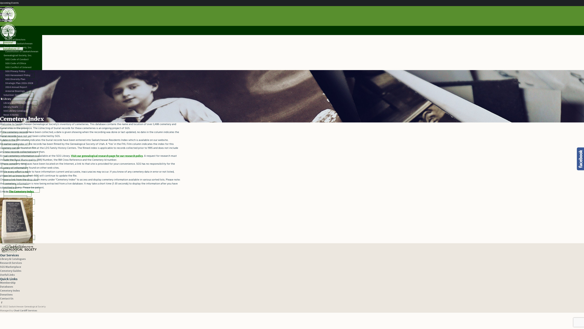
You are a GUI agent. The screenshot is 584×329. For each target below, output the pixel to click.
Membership (8, 282)
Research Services (11, 262)
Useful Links (7, 274)
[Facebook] (1, 302)
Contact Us (6, 298)
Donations (6, 294)
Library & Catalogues (13, 258)
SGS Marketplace (10, 266)
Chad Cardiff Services (25, 311)
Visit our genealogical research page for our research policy (107, 155)
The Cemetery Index (21, 191)
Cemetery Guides (10, 270)
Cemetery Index (10, 290)
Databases (6, 286)
